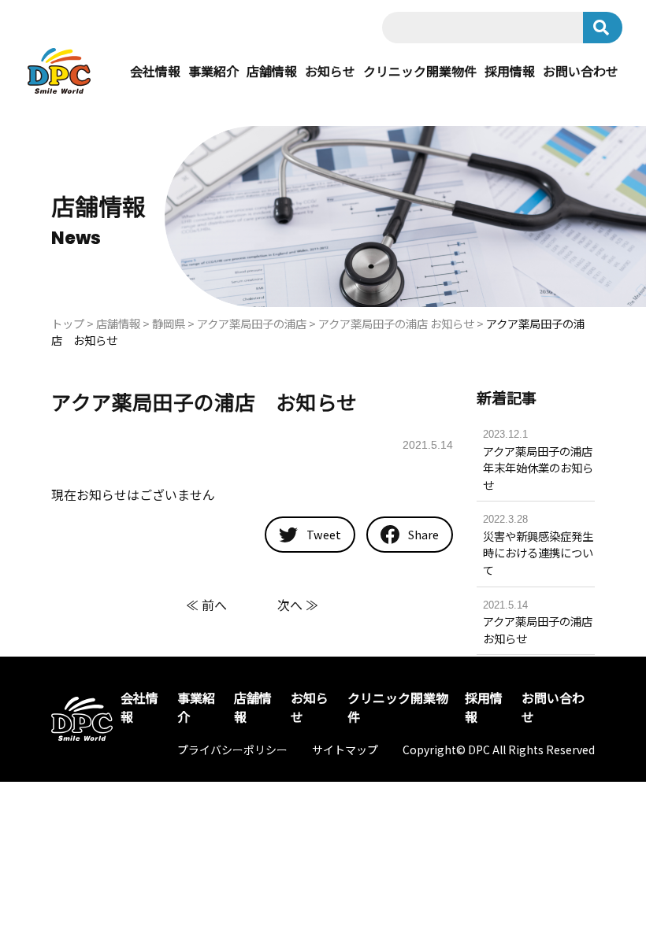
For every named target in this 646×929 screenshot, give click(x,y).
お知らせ (330, 70)
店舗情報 (272, 70)
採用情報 (509, 70)
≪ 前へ (206, 604)
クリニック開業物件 (420, 70)
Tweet (322, 534)
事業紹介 (213, 70)
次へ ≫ (297, 604)
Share (422, 534)
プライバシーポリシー (232, 749)
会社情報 (155, 70)
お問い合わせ (580, 70)
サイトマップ (345, 749)
